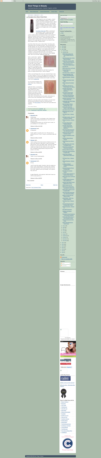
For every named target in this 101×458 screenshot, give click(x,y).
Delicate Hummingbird (65, 412)
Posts (63, 263)
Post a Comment (30, 180)
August (64, 234)
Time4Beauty (64, 432)
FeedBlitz (71, 19)
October (64, 237)
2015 (63, 247)
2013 (63, 244)
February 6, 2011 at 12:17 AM (36, 126)
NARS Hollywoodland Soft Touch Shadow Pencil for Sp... (68, 55)
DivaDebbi (63, 413)
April (64, 227)
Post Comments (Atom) (36, 187)
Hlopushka (33, 115)
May (64, 229)
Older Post (55, 184)
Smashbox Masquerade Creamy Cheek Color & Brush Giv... (68, 89)
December (65, 240)
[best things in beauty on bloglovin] (66, 367)
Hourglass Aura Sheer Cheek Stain (37, 17)
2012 (63, 242)
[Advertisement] (65, 306)
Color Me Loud (64, 408)
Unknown (32, 140)
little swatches (38, 102)
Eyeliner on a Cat (64, 415)
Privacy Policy (54, 11)
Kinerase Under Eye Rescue (68, 149)
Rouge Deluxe (64, 422)
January (64, 50)
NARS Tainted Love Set (67, 185)
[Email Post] (44, 108)
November (65, 238)
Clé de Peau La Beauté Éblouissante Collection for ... (68, 155)
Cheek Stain (39, 110)
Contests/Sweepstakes (44, 11)
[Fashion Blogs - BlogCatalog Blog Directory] (67, 386)
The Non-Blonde (64, 427)
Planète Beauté (64, 420)
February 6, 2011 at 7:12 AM (36, 137)
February (65, 52)
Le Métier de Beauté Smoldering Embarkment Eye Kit (68, 165)
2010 (63, 47)
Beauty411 (63, 403)
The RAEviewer (64, 429)
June (64, 230)
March (64, 225)
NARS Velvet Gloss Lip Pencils (69, 68)
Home (27, 11)
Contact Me (61, 11)
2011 (63, 49)
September (65, 235)
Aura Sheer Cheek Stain (41, 31)
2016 (63, 249)
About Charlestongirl (34, 11)
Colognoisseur (64, 407)
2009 (63, 46)
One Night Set (65, 66)
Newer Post (28, 184)
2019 (63, 252)
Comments (64, 265)
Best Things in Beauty (37, 6)
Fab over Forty (64, 417)
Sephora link (36, 79)
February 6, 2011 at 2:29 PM (36, 152)
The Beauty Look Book (66, 425)
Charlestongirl (34, 110)
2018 (63, 250)
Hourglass (45, 110)
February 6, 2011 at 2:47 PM (36, 158)
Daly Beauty (63, 410)
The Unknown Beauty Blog (66, 430)
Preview (61, 19)
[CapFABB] (68, 450)
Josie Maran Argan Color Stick (69, 109)
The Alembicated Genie (66, 424)
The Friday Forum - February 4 (69, 72)
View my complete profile (66, 259)
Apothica (30, 84)
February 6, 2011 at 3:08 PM (36, 178)
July (64, 232)
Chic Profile (63, 405)
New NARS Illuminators (67, 209)
